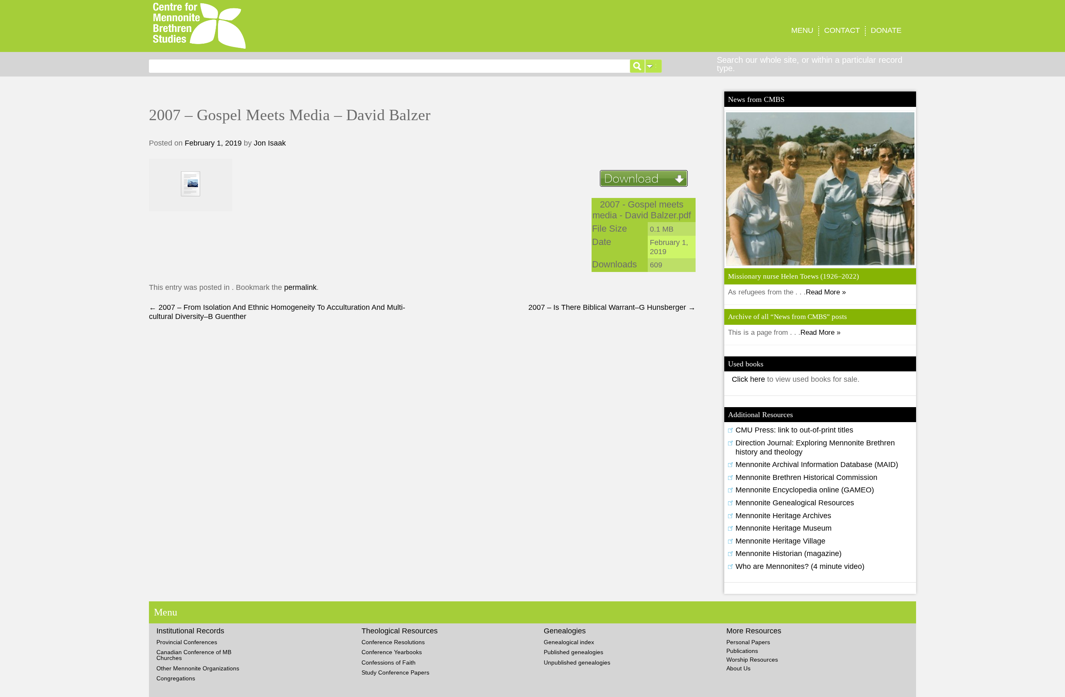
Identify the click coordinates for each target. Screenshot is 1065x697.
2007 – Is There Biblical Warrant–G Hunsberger (612, 307)
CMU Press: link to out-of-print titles (794, 430)
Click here (749, 379)
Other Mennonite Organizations (197, 668)
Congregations (175, 678)
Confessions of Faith (389, 662)
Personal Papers (748, 642)
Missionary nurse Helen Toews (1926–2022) (793, 276)
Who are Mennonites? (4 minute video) (800, 566)
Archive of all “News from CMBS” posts (787, 317)
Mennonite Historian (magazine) (789, 553)
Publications (742, 651)
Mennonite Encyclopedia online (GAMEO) (805, 490)
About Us (738, 668)
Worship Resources (752, 659)
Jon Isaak (270, 143)
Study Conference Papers (395, 672)
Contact (842, 30)
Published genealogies (573, 652)
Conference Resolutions (393, 642)
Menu (802, 30)
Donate (886, 30)
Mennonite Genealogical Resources (795, 503)
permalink (300, 287)
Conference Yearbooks (392, 652)
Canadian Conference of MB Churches (193, 655)
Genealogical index (569, 642)
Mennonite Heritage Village (780, 541)
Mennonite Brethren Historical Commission (806, 477)
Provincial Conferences (186, 642)
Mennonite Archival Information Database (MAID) (817, 464)
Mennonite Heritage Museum (784, 528)
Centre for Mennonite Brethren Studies (321, 26)
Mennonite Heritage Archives (783, 516)
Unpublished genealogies (577, 662)
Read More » (826, 292)
